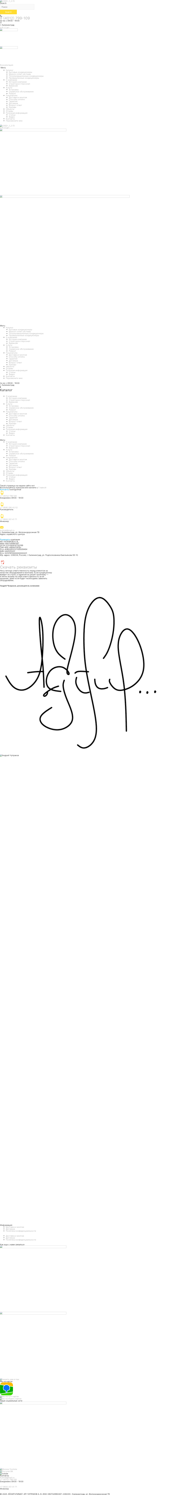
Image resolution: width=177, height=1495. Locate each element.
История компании (18, 82)
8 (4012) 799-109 (15, 18)
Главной (42, 487)
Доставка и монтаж (18, 97)
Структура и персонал (19, 84)
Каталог (9, 70)
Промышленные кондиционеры (24, 78)
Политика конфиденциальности (21, 1231)
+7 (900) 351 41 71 (8, 519)
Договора (13, 103)
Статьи (12, 115)
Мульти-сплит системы (20, 74)
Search (3, 3)
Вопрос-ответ (15, 105)
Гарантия (13, 101)
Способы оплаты (17, 99)
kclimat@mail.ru (7, 530)
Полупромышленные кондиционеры (26, 76)
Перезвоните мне (14, 121)
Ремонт (12, 93)
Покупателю (11, 95)
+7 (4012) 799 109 (8, 496)
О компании (11, 80)
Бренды (12, 107)
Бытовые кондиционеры (20, 72)
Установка (13, 89)
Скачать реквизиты (18, 567)
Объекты (10, 109)
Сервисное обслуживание (21, 91)
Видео (12, 117)
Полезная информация (16, 113)
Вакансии (13, 86)
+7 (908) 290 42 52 (9, 507)
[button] (88, 67)
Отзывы (9, 111)
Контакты (10, 119)
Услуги (9, 87)
